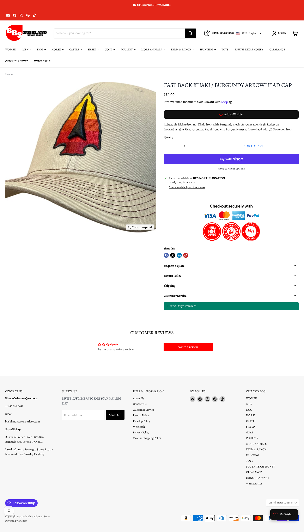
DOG (40, 49)
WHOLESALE (42, 61)
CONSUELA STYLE (16, 61)
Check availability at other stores (187, 187)
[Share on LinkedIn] (179, 255)
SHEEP (92, 49)
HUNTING (207, 49)
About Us (138, 398)
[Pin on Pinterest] (185, 255)
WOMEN (10, 49)
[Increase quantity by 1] (200, 146)
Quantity (169, 137)
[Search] (190, 33)
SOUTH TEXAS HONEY (249, 49)
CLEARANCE (277, 49)
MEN (25, 49)
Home (9, 74)
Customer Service (143, 410)
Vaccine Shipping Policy (147, 438)
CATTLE (74, 49)
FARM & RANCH (181, 49)
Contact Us (140, 404)
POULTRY (127, 49)
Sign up (115, 415)
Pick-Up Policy (141, 421)
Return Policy (141, 415)
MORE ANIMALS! (152, 49)
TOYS (224, 49)
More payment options (231, 168)
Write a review (188, 347)
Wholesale (139, 427)
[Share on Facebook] (166, 255)
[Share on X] (172, 255)
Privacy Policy (141, 432)
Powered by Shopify (16, 520)
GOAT (109, 49)
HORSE (56, 49)
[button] (279, 33)
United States (280, 503)
